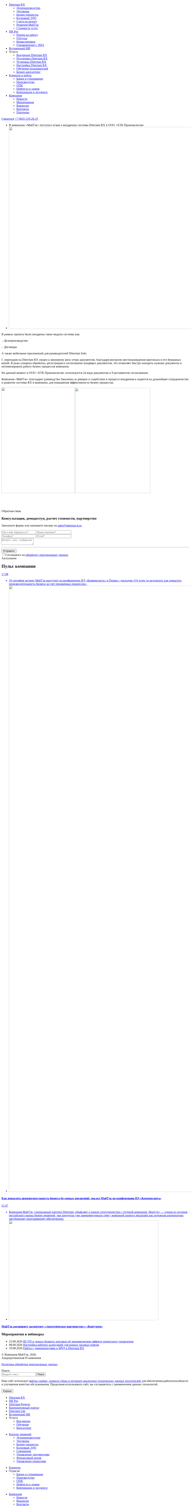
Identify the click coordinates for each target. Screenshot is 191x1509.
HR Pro (13, 31)
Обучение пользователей (32, 68)
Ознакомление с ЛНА (30, 45)
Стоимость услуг (27, 28)
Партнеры (22, 112)
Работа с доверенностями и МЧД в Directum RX (53, 1348)
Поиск (5, 1370)
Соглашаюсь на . (37, 554)
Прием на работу (27, 34)
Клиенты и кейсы (20, 75)
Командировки (25, 41)
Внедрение (23, 1421)
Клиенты (15, 1467)
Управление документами (32, 1454)
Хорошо (7, 1391)
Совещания (23, 1451)
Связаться (7, 118)
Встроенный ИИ (19, 48)
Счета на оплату (26, 21)
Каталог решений (20, 1434)
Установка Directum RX (31, 61)
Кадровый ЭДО (26, 18)
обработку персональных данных (47, 554)
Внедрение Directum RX (31, 55)
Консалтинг (24, 1427)
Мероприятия (25, 102)
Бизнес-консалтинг (28, 72)
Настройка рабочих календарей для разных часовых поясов (61, 1344)
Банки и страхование (29, 78)
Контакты (22, 109)
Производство (25, 82)
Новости (21, 98)
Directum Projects (19, 1404)
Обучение (22, 1424)
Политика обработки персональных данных (29, 1364)
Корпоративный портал (24, 1407)
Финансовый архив (28, 1457)
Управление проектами (31, 1461)
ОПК (19, 85)
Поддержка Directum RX (32, 58)
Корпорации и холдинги (32, 92)
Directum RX (17, 4)
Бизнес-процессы (27, 14)
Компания (15, 95)
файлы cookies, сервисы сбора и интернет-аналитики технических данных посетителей (85, 1381)
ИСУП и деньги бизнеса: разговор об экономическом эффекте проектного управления (78, 1341)
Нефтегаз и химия (27, 88)
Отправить (9, 551)
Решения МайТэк (27, 24)
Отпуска (21, 38)
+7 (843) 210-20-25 (26, 118)
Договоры (22, 11)
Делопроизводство (28, 8)
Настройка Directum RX (31, 65)
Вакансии (22, 105)
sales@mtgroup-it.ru (70, 525)
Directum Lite (17, 1411)
